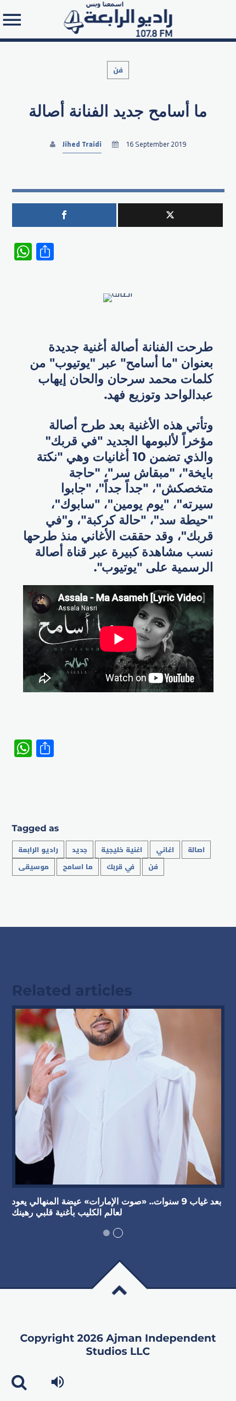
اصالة (196, 849)
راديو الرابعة (38, 849)
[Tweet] (170, 215)
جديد (79, 849)
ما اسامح (78, 866)
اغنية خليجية (121, 849)
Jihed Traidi (82, 144)
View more (118, 1096)
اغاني (165, 849)
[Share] (64, 215)
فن (118, 70)
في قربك (120, 866)
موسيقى (33, 866)
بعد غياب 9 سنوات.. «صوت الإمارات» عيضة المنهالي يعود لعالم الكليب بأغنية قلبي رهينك (117, 1207)
